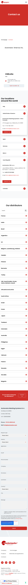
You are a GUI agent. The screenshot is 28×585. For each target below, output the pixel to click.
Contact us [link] (22, 395)
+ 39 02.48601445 (10, 422)
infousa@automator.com (12, 128)
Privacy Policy (19, 518)
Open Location (13, 85)
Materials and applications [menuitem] (16, 553)
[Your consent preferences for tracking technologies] (25, 582)
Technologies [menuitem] (13, 550)
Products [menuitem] (3, 553)
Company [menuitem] (3, 550)
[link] (5, 2)
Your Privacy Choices (11, 581)
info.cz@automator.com (12, 175)
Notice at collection (7, 583)
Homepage (4, 40)
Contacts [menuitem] (3, 557)
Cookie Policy (8, 574)
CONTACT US (7, 132)
